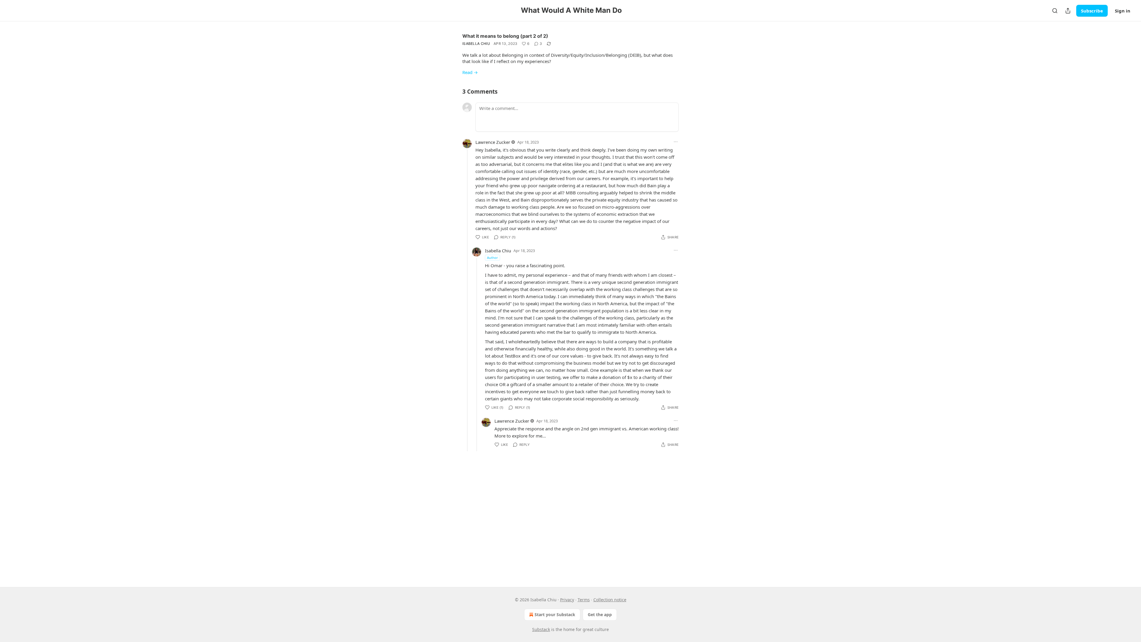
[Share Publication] (1068, 11)
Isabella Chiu (476, 43)
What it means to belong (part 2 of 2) (505, 36)
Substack (541, 629)
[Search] (1055, 11)
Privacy (567, 599)
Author (492, 257)
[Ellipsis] (675, 142)
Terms (584, 599)
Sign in (1122, 11)
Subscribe (1092, 11)
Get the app (600, 614)
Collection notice (609, 599)
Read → (470, 72)
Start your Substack (555, 614)
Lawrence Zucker (492, 142)
